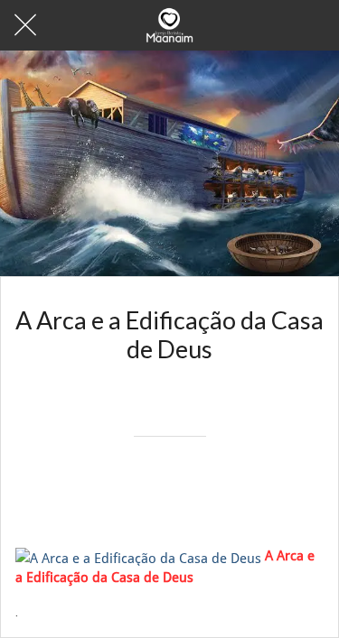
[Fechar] (25, 25)
